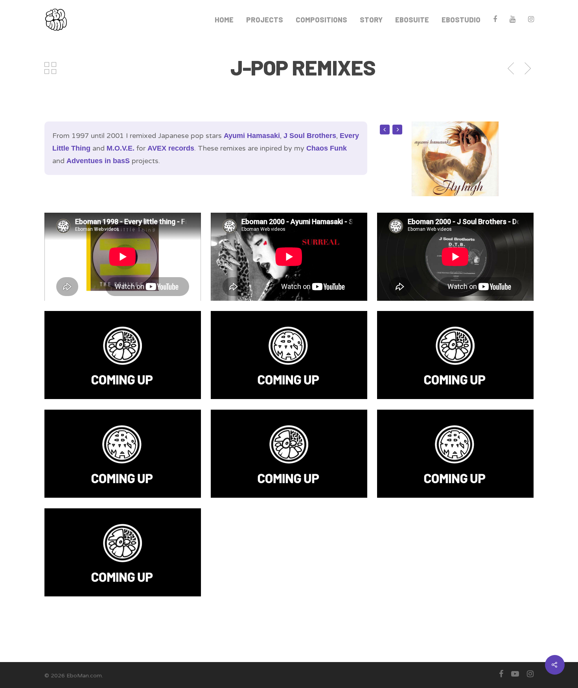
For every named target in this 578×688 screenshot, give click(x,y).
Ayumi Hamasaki (252, 136)
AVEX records (170, 148)
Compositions (321, 19)
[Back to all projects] (50, 68)
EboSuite (412, 19)
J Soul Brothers (309, 136)
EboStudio (461, 19)
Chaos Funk (326, 148)
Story (371, 19)
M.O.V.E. (120, 148)
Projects (264, 19)
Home (224, 19)
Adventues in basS (98, 161)
